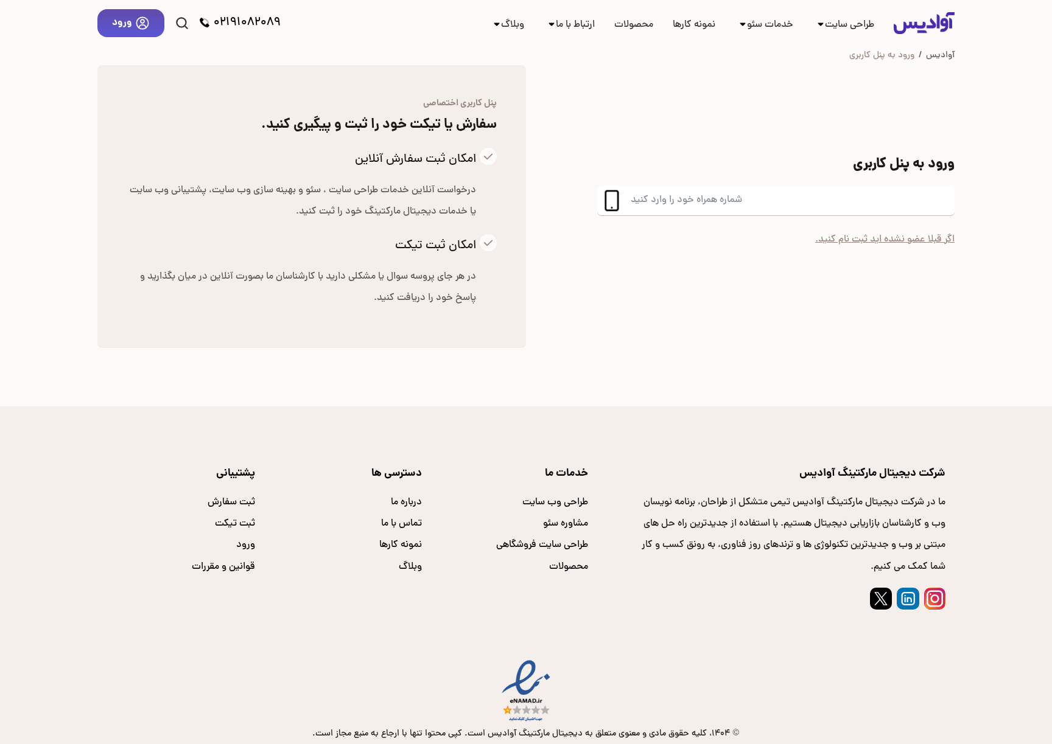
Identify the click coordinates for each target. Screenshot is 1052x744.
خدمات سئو (770, 25)
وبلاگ (512, 25)
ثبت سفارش (231, 502)
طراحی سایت (849, 25)
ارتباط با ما (575, 25)
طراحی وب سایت (555, 502)
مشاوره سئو (565, 523)
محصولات (633, 25)
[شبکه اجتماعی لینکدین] (908, 599)
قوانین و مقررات (223, 567)
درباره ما (406, 502)
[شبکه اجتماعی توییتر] (881, 599)
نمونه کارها (694, 25)
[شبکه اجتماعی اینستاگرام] (934, 599)
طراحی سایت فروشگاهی (542, 545)
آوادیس (940, 55)
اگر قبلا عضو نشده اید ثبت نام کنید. (885, 239)
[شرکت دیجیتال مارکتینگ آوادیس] (924, 23)
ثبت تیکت (235, 523)
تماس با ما (401, 523)
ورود (122, 22)
